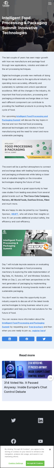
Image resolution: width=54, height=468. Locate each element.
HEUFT (14, 214)
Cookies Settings (16, 463)
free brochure (36, 327)
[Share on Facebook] (27, 338)
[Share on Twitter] (44, 338)
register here (38, 330)
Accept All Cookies (35, 463)
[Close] (50, 449)
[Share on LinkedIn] (9, 338)
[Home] (9, 4)
